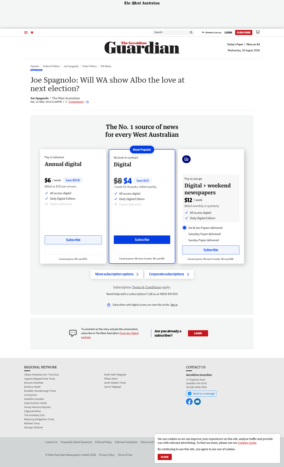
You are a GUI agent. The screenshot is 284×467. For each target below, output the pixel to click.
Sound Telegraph (112, 386)
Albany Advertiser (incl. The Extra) (41, 374)
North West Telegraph (115, 374)
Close (165, 456)
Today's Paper (235, 44)
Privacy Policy (107, 454)
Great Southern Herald (35, 403)
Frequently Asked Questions (76, 442)
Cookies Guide (247, 442)
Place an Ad (253, 44)
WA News (106, 66)
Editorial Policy (103, 442)
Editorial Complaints (126, 442)
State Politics (89, 66)
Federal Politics (51, 66)
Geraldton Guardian (34, 399)
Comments (76, 101)
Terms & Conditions (146, 287)
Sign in (174, 304)
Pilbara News (110, 378)
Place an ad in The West (154, 442)
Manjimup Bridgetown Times (39, 419)
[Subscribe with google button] (142, 249)
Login (228, 32)
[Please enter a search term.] (191, 32)
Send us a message (204, 393)
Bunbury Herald (32, 386)
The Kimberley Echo (34, 415)
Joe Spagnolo (71, 66)
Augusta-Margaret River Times (39, 378)
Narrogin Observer (33, 427)
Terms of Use (125, 454)
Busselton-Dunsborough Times (40, 390)
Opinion (34, 66)
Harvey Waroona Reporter (37, 407)
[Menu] (26, 32)
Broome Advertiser (33, 382)
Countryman (30, 394)
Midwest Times (32, 423)
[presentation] (184, 227)
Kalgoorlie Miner (32, 411)
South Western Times (115, 382)
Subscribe (244, 32)
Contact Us (51, 442)
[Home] (32, 32)
